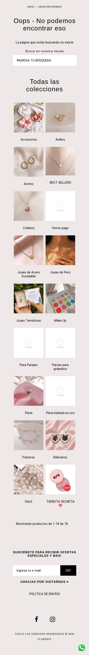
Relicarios (60, 457)
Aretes (28, 184)
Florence (44, 639)
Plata (28, 413)
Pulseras (28, 457)
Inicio (31, 7)
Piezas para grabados (60, 367)
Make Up (60, 321)
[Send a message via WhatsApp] (82, 648)
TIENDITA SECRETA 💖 (60, 503)
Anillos (60, 139)
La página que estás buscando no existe (44, 42)
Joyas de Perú (60, 272)
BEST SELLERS (60, 183)
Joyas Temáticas (28, 321)
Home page (60, 228)
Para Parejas (29, 365)
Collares (29, 228)
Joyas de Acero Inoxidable (28, 274)
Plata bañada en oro (60, 413)
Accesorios (29, 139)
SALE (28, 502)
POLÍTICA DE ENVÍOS (44, 594)
